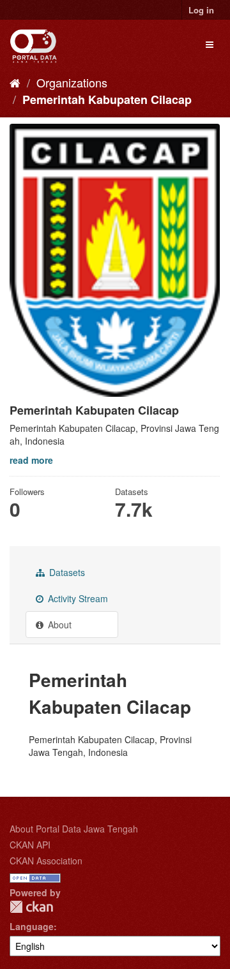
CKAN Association (46, 860)
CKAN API (30, 844)
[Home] (15, 82)
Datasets (66, 572)
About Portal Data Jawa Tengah (74, 828)
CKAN (31, 907)
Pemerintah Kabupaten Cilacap (107, 99)
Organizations (71, 82)
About (58, 624)
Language (32, 926)
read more (31, 460)
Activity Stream (76, 598)
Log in (201, 10)
